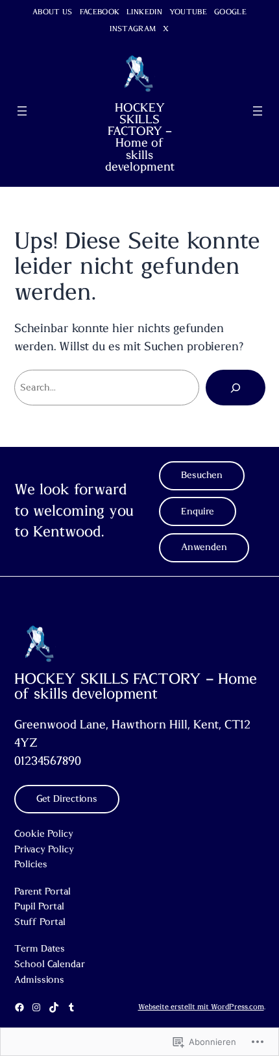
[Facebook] (19, 1007)
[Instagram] (36, 1007)
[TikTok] (54, 1007)
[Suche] (235, 387)
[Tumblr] (71, 1007)
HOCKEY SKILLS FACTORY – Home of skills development (140, 137)
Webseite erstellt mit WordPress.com (201, 1007)
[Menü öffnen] (22, 111)
